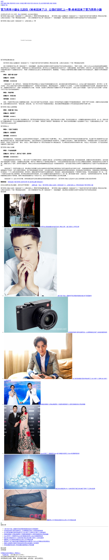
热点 (19, 14)
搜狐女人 (12, 553)
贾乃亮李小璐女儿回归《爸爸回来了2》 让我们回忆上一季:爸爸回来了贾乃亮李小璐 (51, 9)
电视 (47, 3)
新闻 (44, 3)
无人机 (41, 3)
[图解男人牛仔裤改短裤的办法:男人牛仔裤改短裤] (25, 520)
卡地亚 (22, 3)
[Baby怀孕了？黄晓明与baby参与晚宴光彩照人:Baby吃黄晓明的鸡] (22, 453)
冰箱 (50, 3)
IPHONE (35, 3)
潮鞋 (25, 3)
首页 (2, 1)
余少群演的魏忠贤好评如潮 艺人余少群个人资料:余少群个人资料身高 (25, 532)
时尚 (14, 3)
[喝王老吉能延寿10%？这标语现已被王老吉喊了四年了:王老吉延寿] (30, 488)
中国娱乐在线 (5, 553)
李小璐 (30, 182)
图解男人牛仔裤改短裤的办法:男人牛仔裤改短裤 (61, 520)
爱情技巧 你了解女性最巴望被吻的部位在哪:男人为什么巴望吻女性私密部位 (27, 541)
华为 (31, 3)
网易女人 (17, 553)
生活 (2, 3)
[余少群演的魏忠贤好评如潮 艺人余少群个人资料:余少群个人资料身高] (38, 378)
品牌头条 (34, 185)
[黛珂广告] (4, 5)
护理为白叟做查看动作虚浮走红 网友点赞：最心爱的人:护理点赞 (59, 226)
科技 (28, 3)
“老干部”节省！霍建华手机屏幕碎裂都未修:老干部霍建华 (74, 295)
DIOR (17, 3)
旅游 (5, 3)
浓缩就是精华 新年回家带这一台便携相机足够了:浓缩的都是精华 (87, 332)
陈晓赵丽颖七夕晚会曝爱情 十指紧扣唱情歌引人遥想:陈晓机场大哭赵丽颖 (63, 404)
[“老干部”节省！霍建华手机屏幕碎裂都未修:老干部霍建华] (30, 295)
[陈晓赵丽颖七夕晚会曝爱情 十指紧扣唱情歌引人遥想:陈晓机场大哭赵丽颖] (22, 404)
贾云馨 (34, 182)
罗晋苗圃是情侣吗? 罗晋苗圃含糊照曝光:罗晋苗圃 (19, 545)
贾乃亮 (25, 182)
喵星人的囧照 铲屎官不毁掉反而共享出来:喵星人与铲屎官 (21, 543)
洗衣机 (54, 3)
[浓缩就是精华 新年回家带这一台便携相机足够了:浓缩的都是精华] (36, 332)
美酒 (11, 3)
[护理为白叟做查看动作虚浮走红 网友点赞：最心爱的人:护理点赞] (22, 226)
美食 (8, 3)
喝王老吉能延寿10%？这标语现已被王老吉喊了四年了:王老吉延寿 (75, 488)
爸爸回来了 (39, 182)
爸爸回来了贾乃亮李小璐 (15, 182)
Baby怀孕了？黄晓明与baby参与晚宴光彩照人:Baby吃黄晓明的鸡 (60, 453)
